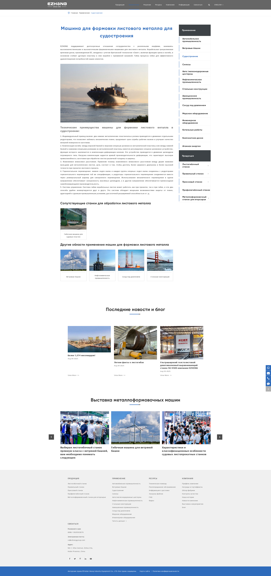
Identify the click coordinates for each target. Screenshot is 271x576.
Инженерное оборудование (190, 121)
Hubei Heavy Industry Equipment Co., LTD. (101, 571)
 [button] (51, 437)
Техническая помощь (158, 484)
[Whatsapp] (268, 367)
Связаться (198, 5)
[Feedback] (268, 383)
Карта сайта (145, 571)
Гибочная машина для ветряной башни (81, 449)
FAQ (150, 497)
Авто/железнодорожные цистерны (195, 72)
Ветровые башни (191, 48)
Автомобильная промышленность (191, 40)
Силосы (186, 64)
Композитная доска (192, 138)
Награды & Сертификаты (192, 487)
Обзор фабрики (188, 490)
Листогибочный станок (190, 165)
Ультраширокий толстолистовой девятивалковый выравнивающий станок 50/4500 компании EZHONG (179, 365)
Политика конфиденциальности (166, 571)
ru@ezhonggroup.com (76, 538)
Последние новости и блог (135, 309)
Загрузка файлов (156, 494)
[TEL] (268, 378)
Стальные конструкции (194, 89)
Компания (170, 5)
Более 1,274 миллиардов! (81, 355)
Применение (134, 5)
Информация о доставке (159, 490)
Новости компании (190, 501)
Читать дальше (118, 521)
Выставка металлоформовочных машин (135, 400)
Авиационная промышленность (191, 97)
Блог (184, 507)
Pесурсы (158, 5)
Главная (74, 13)
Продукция (119, 5)
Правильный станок (193, 173)
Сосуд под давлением (194, 105)
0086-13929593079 (76, 530)
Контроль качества (190, 494)
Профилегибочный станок (196, 190)
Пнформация (184, 5)
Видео (151, 501)
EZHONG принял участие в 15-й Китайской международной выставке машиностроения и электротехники (182, 452)
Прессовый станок (192, 182)
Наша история (188, 497)
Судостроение (97, 13)
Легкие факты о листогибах (129, 362)
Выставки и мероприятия (192, 504)
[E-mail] (268, 373)
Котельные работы (192, 129)
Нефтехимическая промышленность (192, 80)
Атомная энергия (191, 146)
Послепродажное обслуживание (162, 487)
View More (72, 375)
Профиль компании (190, 484)
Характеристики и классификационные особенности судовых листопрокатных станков (133, 451)
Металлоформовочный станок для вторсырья (194, 198)
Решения (147, 5)
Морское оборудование (195, 113)
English (218, 5)
